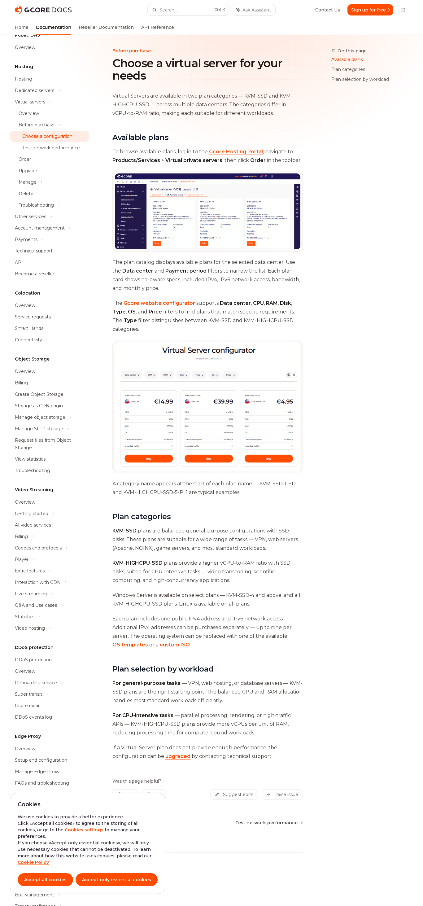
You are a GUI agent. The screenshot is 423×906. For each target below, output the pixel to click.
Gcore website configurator (159, 303)
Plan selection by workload (360, 79)
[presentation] (54, 470)
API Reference (157, 27)
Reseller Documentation (106, 27)
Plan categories (348, 69)
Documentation (53, 27)
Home (21, 27)
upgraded (177, 756)
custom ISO (175, 645)
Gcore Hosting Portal (236, 152)
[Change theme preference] (403, 10)
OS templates (130, 645)
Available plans (347, 59)
